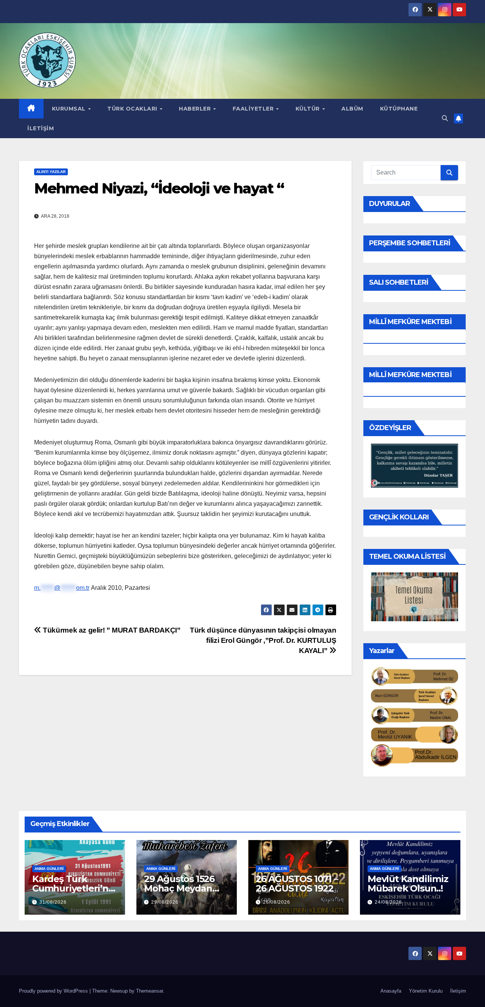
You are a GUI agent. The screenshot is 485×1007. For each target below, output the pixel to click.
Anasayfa (390, 991)
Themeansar (149, 991)
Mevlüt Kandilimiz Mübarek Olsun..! (408, 883)
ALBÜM (352, 108)
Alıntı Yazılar (51, 172)
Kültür (309, 108)
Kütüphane (399, 108)
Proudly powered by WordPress (54, 991)
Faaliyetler (254, 108)
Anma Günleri (49, 869)
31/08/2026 (53, 902)
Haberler (196, 108)
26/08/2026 (276, 902)
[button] (445, 118)
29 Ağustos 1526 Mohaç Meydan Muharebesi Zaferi (185, 888)
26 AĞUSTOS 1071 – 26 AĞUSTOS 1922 (297, 883)
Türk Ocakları (133, 108)
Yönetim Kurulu (426, 991)
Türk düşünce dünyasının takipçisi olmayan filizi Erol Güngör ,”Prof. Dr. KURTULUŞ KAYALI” (263, 640)
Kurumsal (70, 108)
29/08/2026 (164, 902)
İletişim (40, 128)
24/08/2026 (388, 902)
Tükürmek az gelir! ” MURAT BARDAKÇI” (110, 630)
